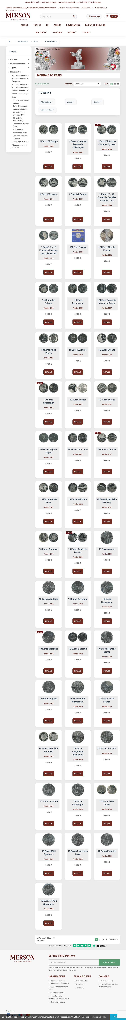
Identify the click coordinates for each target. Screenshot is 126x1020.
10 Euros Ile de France (106, 700)
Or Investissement (17, 63)
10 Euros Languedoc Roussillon (77, 751)
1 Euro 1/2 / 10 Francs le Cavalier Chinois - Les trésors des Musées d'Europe (107, 197)
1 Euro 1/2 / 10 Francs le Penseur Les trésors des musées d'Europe (48, 250)
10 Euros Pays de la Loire (78, 852)
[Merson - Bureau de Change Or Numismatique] (18, 16)
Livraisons (79, 988)
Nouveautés (41, 32)
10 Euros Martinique (77, 803)
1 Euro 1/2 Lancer (49, 194)
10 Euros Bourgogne (106, 600)
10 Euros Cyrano (107, 349)
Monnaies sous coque (20, 94)
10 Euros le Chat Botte (48, 501)
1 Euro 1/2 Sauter (78, 194)
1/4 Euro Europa (78, 247)
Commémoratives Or (21, 100)
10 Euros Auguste (78, 349)
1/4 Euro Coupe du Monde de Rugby (106, 301)
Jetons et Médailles (19, 142)
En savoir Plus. (99, 1017)
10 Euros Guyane (48, 698)
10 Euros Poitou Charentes (49, 902)
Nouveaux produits (57, 1002)
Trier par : (68, 84)
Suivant (114, 939)
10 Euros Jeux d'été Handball (48, 750)
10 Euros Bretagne (48, 648)
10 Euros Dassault (78, 648)
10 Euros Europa (107, 399)
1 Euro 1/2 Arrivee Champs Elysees (107, 143)
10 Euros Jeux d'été (78, 449)
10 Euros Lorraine (49, 801)
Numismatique (16, 72)
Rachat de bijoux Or (95, 25)
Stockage (57, 32)
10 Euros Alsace (107, 549)
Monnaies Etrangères (20, 87)
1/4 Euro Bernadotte (78, 301)
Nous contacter (81, 981)
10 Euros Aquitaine (48, 599)
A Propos (72, 32)
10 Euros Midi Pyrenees (49, 852)
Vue (106, 84)
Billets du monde (18, 91)
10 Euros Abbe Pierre (48, 351)
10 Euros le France (77, 499)
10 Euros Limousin (106, 748)
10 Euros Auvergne (77, 599)
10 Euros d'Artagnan (48, 401)
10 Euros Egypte (78, 399)
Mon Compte (80, 984)
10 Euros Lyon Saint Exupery (107, 501)
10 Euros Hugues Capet (48, 451)
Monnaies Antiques (19, 84)
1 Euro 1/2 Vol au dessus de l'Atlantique (78, 144)
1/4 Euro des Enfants (48, 301)
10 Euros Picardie (107, 851)
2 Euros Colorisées (20, 109)
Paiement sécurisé (57, 993)
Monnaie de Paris (20, 133)
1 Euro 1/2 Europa (49, 141)
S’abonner (110, 962)
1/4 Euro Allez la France (106, 248)
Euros (14, 97)
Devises (13, 59)
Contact (86, 32)
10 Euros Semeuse (48, 549)
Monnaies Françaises (20, 75)
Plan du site (10, 1011)
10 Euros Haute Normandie (78, 700)
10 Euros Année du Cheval (77, 550)
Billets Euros (18, 129)
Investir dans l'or (107, 981)
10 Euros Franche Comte (107, 650)
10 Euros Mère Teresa (106, 803)
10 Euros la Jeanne (107, 449)
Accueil (24, 25)
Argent (13, 68)
